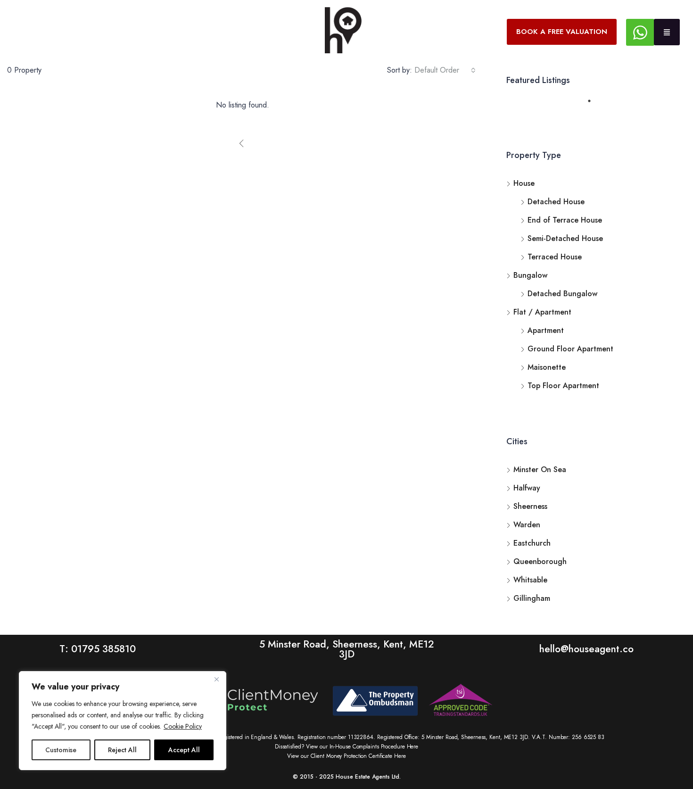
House (524, 183)
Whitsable (530, 579)
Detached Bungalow (562, 293)
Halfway (526, 487)
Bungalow (530, 275)
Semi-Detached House (565, 238)
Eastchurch (532, 543)
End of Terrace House (565, 220)
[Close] (216, 679)
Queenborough (540, 561)
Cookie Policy (183, 726)
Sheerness (530, 506)
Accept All (184, 750)
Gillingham (531, 598)
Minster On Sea (539, 469)
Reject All (122, 750)
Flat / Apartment (542, 312)
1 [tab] (594, 104)
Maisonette (547, 367)
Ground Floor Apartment (570, 348)
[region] (122, 720)
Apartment (546, 330)
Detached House (556, 201)
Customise (60, 750)
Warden (526, 524)
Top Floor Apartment (563, 385)
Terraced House (555, 256)
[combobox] (445, 70)
